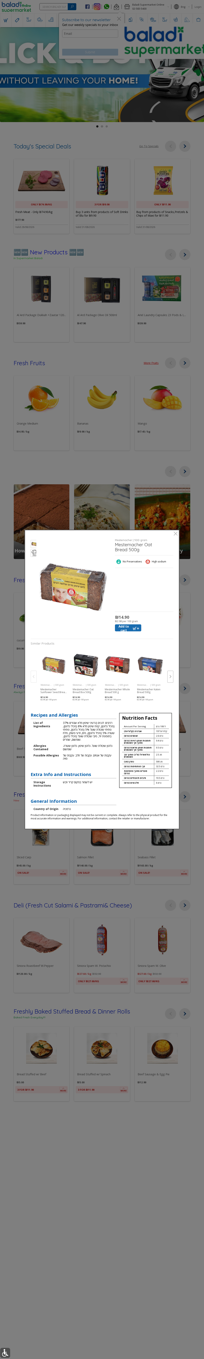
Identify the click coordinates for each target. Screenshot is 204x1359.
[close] (176, 533)
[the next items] (170, 677)
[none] (53, 672)
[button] (33, 544)
